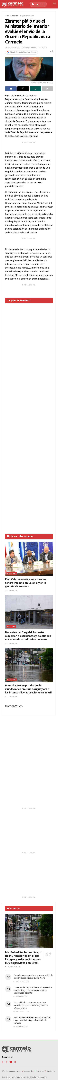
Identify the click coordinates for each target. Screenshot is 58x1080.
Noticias (15, 16)
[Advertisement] (29, 416)
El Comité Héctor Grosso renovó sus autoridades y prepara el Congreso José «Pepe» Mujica (31, 1005)
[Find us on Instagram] (15, 1062)
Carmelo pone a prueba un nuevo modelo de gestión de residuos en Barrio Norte (33, 976)
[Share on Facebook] (11, 88)
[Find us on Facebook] (2, 1062)
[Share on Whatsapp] (35, 88)
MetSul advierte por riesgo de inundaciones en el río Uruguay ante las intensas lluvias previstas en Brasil (28, 689)
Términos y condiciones (11, 1071)
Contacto (51, 1071)
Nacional (11, 573)
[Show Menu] (54, 4)
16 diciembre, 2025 (12, 48)
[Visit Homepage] (12, 4)
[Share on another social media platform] (47, 88)
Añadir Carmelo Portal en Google (23, 52)
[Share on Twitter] (23, 88)
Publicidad (40, 1071)
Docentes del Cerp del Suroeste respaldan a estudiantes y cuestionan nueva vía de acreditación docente (28, 635)
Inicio (7, 16)
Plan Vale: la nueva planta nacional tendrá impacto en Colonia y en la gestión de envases (26, 582)
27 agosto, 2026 (12, 590)
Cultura (11, 626)
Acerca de (28, 1071)
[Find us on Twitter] (6, 1062)
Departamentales (27, 16)
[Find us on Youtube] (11, 1062)
